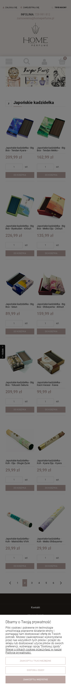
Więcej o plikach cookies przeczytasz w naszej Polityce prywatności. (34, 651)
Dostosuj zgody (35, 670)
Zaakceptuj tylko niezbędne (35, 661)
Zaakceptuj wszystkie (35, 679)
